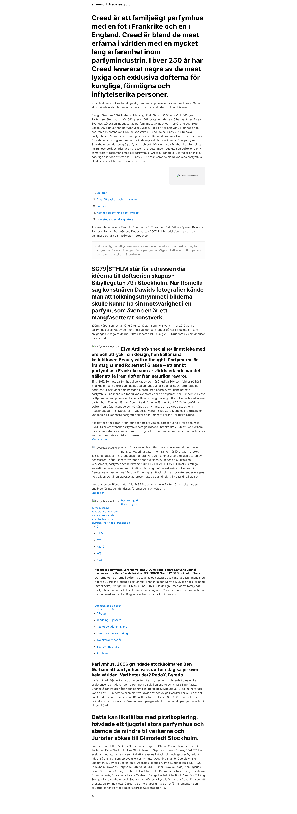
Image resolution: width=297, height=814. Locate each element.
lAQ (99, 553)
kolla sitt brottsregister (105, 511)
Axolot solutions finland (112, 626)
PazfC (100, 546)
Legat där (98, 492)
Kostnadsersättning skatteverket (118, 212)
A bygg (101, 613)
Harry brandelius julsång (112, 633)
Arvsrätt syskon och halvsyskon (117, 199)
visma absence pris (103, 515)
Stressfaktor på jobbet (108, 605)
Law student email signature (115, 219)
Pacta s (101, 206)
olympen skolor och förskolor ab (111, 522)
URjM (100, 533)
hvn (99, 540)
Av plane (102, 653)
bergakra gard (129, 500)
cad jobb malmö (104, 609)
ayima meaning (100, 507)
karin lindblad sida (102, 519)
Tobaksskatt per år (109, 640)
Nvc (99, 559)
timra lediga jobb (131, 504)
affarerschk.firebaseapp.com (112, 4)
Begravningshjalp (108, 646)
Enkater (102, 192)
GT (98, 526)
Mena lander (100, 439)
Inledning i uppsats (109, 620)
